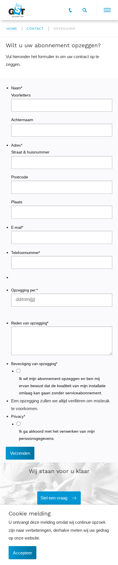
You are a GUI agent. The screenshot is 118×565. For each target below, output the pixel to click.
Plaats (16, 202)
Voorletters (21, 95)
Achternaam (22, 119)
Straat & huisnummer (30, 152)
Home (12, 28)
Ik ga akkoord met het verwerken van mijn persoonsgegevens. (57, 435)
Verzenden (20, 453)
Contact (35, 28)
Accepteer (22, 552)
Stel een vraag (53, 497)
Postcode (19, 177)
